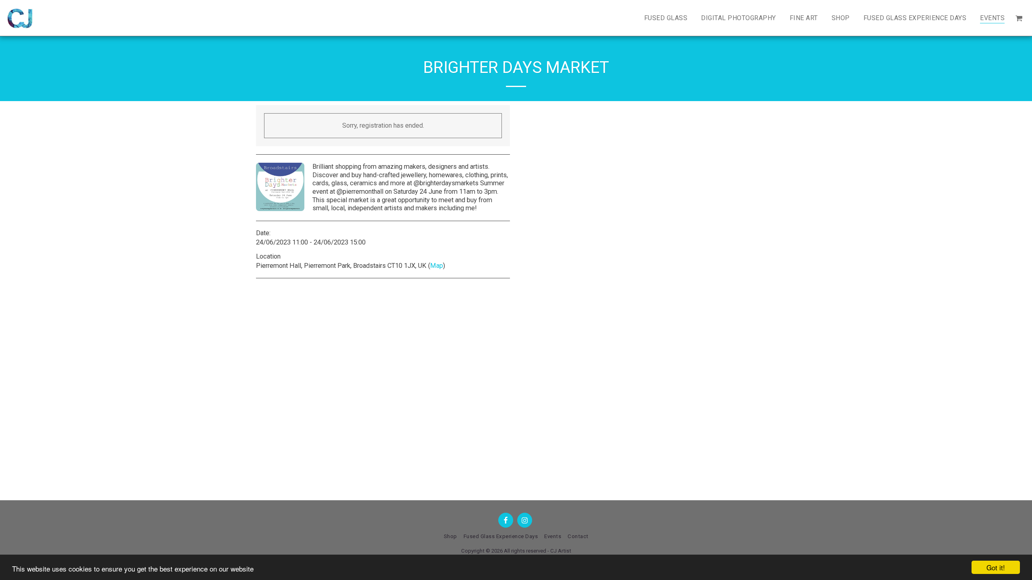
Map (436, 265)
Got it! (995, 567)
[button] (1019, 18)
